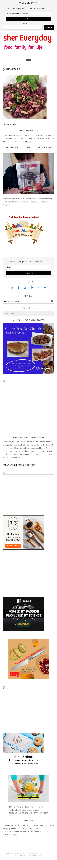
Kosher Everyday (28, 42)
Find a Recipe (28, 23)
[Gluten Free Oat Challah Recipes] (28, 348)
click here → (28, 141)
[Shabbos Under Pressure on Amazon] (28, 173)
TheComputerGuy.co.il (33, 856)
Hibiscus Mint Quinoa (9, 125)
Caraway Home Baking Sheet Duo (19, 465)
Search (49, 27)
